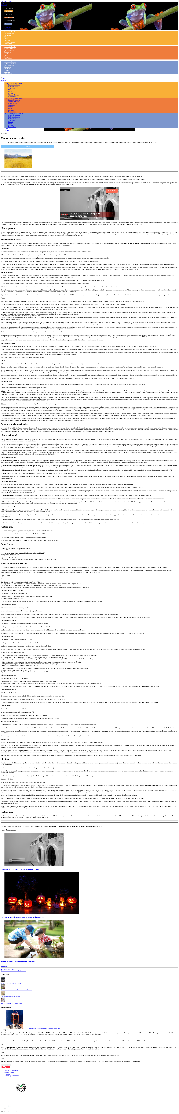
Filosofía (7, 68)
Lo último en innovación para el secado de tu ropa (20, 869)
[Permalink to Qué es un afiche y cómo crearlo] (3, 995)
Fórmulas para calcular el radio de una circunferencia (16, 990)
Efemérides (7, 29)
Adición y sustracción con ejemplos (11, 1003)
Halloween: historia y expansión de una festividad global (22, 917)
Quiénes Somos (9, 1072)
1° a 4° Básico (13, 83)
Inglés (6, 38)
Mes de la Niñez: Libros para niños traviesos (17, 961)
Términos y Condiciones (11, 1076)
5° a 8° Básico (13, 98)
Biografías (7, 27)
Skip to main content (7, 1)
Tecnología (7, 35)
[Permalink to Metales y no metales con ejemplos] (3, 981)
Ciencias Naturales (9, 42)
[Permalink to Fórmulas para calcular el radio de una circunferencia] (3, 988)
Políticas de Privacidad (11, 1070)
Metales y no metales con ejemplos (11, 983)
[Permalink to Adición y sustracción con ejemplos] (3, 1001)
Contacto (7, 1074)
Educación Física (9, 33)
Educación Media (13, 113)
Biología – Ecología (10, 63)
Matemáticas (8, 43)
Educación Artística (10, 32)
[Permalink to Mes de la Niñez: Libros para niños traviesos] (34, 958)
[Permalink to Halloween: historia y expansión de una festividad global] (41, 913)
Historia (6, 37)
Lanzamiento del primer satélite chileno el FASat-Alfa (44, 1028)
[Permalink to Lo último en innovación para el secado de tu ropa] (34, 866)
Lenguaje (7, 40)
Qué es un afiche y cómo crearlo (10, 996)
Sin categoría (4, 966)
